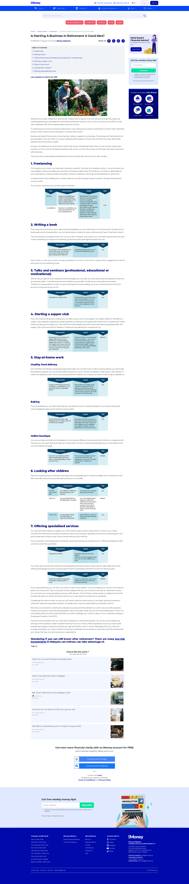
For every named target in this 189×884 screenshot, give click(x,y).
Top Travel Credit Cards (38, 848)
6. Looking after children (41, 68)
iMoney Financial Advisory (71, 839)
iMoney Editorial (63, 41)
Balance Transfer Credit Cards (40, 862)
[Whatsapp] (118, 41)
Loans (40, 8)
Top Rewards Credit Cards (39, 850)
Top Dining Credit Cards (38, 856)
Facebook (112, 839)
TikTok (111, 851)
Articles (149, 8)
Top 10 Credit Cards (37, 839)
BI (36, 646)
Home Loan (149, 115)
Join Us (154, 3)
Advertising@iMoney (60, 870)
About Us (88, 839)
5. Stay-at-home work (40, 64)
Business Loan (149, 104)
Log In (144, 3)
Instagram (112, 845)
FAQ (86, 853)
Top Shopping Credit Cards (39, 845)
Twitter (111, 842)
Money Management (74, 22)
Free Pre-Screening (104, 3)
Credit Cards (138, 115)
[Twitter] (113, 41)
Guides (119, 22)
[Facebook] (109, 41)
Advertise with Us (122, 3)
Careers (87, 845)
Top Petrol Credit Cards (38, 842)
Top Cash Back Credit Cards (40, 853)
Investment (90, 22)
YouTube (112, 848)
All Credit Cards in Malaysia (39, 859)
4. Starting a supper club (42, 61)
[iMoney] (35, 3)
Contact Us (88, 850)
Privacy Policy (105, 780)
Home (33, 31)
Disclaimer (43, 870)
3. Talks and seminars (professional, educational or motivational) (57, 58)
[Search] (144, 16)
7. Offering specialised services (44, 71)
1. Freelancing (37, 51)
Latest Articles (42, 31)
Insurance (82, 8)
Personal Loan (137, 104)
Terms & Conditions (86, 780)
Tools (132, 8)
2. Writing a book (39, 54)
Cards (111, 22)
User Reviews (89, 848)
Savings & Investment (109, 8)
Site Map (50, 870)
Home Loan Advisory (70, 842)
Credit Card (60, 8)
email (100, 775)
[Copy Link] (123, 41)
